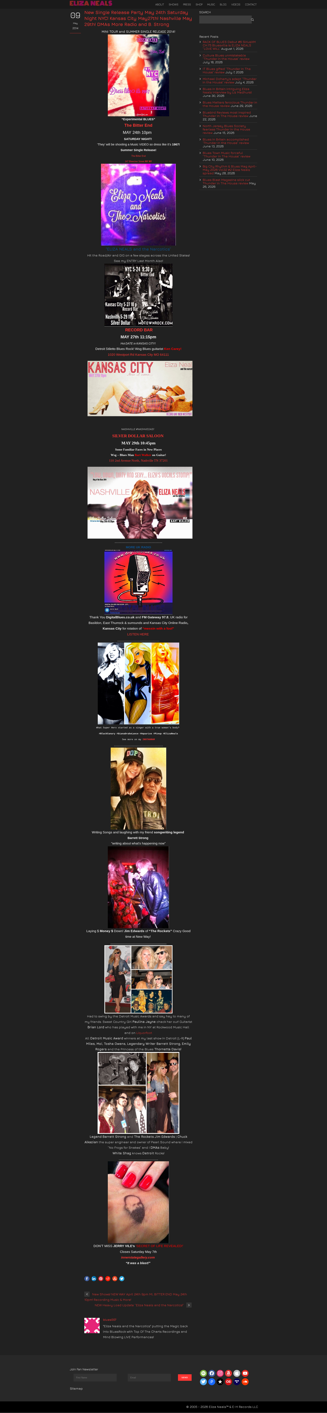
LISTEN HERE (138, 634)
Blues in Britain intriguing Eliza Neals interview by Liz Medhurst (227, 90)
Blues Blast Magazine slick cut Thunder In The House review (226, 181)
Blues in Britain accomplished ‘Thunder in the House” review (226, 141)
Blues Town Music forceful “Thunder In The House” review (226, 154)
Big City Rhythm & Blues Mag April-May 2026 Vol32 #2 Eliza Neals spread (230, 169)
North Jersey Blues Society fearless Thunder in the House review (226, 129)
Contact (251, 4)
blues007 (109, 1319)
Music (211, 4)
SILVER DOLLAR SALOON (138, 436)
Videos (235, 4)
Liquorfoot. (144, 1033)
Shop (199, 4)
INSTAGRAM (149, 739)
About (159, 4)
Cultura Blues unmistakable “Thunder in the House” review (226, 57)
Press (187, 4)
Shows (173, 4)
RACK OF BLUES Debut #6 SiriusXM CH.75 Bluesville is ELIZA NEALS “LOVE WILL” (229, 45)
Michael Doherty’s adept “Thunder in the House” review (229, 80)
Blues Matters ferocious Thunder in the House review (230, 104)
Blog (223, 4)
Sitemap (76, 1388)
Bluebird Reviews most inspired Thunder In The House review (227, 114)
